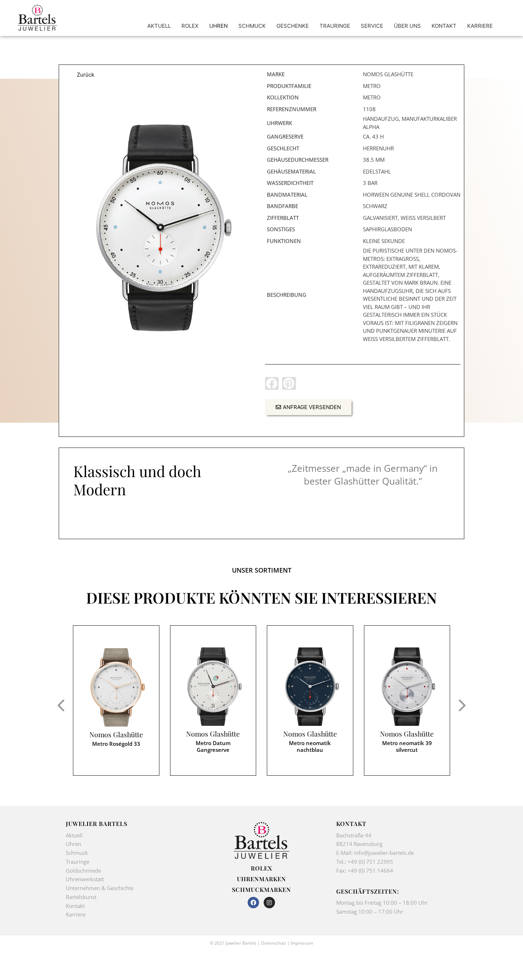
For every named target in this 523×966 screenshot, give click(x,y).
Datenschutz (273, 943)
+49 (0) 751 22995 (370, 861)
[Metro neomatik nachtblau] (310, 686)
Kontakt (75, 905)
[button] (272, 383)
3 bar (370, 182)
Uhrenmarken (261, 879)
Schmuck (77, 852)
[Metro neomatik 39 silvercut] (407, 686)
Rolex (261, 868)
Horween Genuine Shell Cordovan (411, 194)
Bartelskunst (81, 896)
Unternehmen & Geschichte (99, 888)
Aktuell (74, 835)
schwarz (375, 206)
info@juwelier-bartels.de (384, 852)
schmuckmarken (261, 889)
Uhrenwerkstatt (85, 879)
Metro (372, 85)
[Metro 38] (160, 227)
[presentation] (60, 705)
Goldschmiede (83, 870)
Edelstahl (377, 171)
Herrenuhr (378, 148)
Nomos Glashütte (116, 734)
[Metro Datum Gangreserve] (213, 686)
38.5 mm (374, 159)
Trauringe (78, 861)
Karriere (75, 914)
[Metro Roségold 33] (116, 687)
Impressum (302, 943)
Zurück (85, 74)
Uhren (73, 843)
